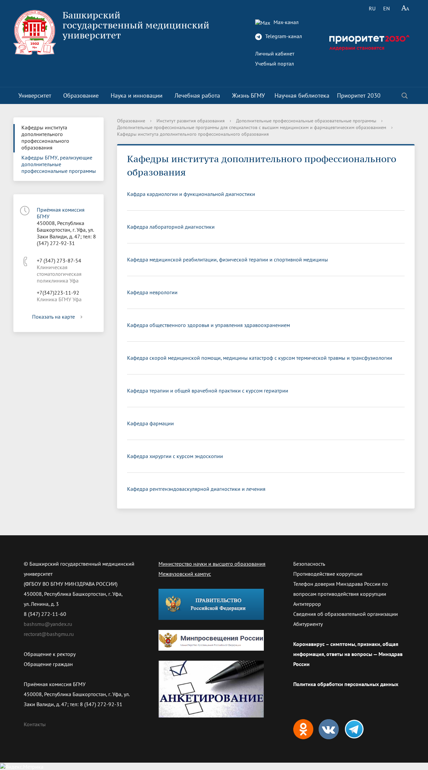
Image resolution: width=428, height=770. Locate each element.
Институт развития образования (190, 121)
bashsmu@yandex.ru (48, 624)
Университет (34, 95)
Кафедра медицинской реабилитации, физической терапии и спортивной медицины (227, 259)
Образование (81, 95)
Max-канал (285, 22)
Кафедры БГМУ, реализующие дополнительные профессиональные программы (58, 164)
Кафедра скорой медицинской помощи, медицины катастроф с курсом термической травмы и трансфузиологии (259, 357)
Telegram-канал (283, 36)
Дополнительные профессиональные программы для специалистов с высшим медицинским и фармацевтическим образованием (251, 127)
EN (386, 8)
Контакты (35, 724)
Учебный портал (274, 63)
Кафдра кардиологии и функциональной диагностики (191, 194)
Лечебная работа (197, 95)
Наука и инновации (137, 95)
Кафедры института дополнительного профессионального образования (45, 137)
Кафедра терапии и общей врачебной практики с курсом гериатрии (207, 390)
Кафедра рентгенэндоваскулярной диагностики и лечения (196, 488)
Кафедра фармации (150, 423)
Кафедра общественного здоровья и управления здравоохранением (208, 325)
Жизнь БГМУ (248, 95)
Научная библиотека (302, 95)
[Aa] (405, 8)
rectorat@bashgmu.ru (49, 634)
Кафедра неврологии (152, 292)
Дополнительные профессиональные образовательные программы (306, 121)
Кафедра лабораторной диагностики (171, 226)
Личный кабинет (274, 53)
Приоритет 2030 (359, 95)
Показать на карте (53, 316)
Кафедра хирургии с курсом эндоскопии (175, 456)
